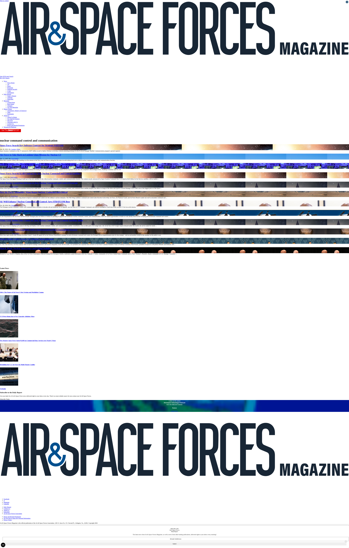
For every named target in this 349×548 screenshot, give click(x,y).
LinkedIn (6, 504)
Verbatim (3, 389)
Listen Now (174, 411)
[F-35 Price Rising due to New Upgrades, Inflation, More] (9, 313)
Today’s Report (11, 96)
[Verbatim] (9, 385)
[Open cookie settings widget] (3, 545)
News (5, 81)
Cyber (9, 91)
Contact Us (10, 124)
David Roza (14, 196)
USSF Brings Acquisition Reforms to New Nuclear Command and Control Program (39, 183)
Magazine (6, 101)
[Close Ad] (346, 541)
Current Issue (11, 102)
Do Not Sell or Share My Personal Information (17, 518)
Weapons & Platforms (10, 127)
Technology (10, 92)
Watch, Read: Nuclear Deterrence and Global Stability (25, 248)
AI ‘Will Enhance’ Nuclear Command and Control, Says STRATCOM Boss (35, 201)
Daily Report (7, 94)
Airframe (9, 97)
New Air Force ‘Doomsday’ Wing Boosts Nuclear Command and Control (34, 192)
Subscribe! (10, 99)
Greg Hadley (15, 158)
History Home (8, 109)
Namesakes (10, 114)
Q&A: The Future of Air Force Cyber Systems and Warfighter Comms (22, 292)
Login (7, 76)
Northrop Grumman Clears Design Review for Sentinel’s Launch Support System (38, 164)
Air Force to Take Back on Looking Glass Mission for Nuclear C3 (30, 155)
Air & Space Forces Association (13, 513)
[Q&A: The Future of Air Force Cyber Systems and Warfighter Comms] (9, 289)
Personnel (10, 88)
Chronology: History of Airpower (17, 110)
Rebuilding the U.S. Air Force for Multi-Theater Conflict (17, 364)
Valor (8, 112)
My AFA (2, 78)
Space (9, 86)
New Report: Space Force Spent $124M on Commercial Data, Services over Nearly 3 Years (28, 340)
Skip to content (4, 1)
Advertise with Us (12, 122)
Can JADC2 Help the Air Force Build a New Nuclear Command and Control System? (40, 211)
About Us (6, 115)
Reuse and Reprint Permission (16, 125)
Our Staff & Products (13, 119)
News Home (11, 83)
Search (11, 76)
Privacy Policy (8, 520)
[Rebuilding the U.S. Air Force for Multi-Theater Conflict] (9, 361)
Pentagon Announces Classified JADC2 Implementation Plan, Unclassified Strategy (38, 229)
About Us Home (12, 117)
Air (8, 84)
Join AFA (3, 76)
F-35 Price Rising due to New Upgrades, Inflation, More (17, 316)
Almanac (9, 106)
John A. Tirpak (15, 168)
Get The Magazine (12, 107)
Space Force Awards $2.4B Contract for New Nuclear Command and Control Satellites (40, 173)
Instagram (6, 502)
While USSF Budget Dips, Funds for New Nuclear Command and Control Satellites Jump (41, 220)
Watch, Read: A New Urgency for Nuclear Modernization (27, 239)
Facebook (6, 499)
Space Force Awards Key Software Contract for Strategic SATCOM (31, 145)
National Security (12, 89)
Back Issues (10, 104)
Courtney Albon (15, 149)
